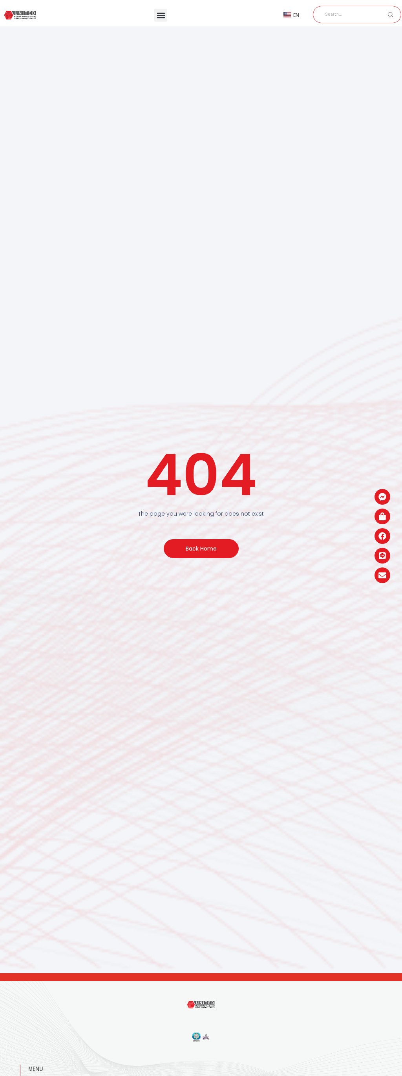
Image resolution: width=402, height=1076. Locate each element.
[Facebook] (382, 536)
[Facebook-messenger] (382, 497)
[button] (160, 15)
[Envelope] (382, 575)
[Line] (382, 556)
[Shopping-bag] (382, 516)
